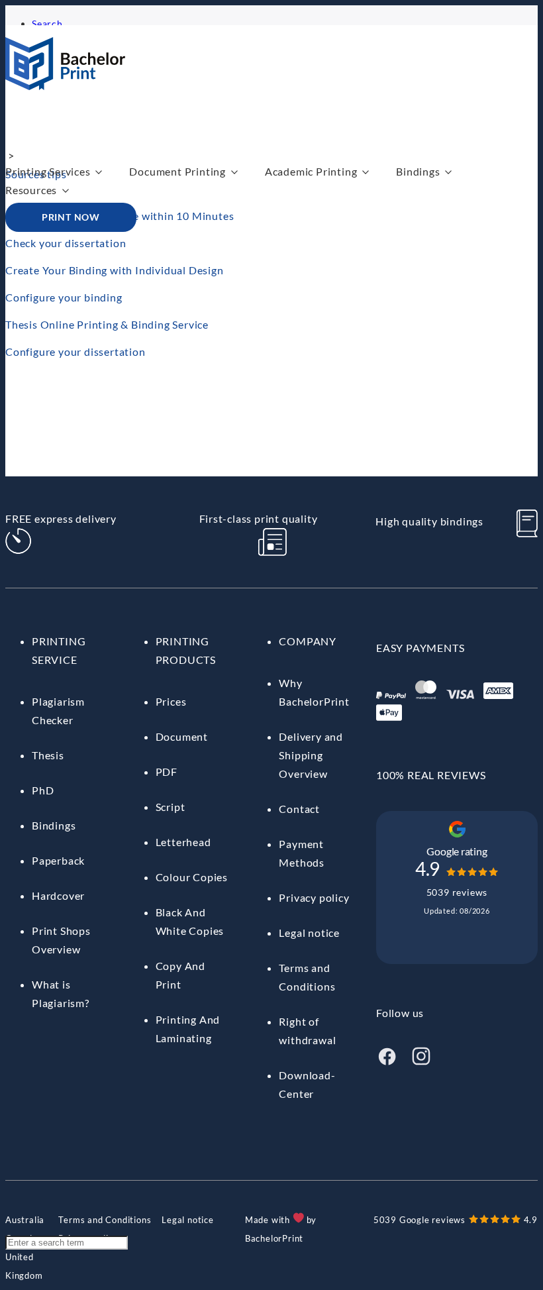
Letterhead (183, 841)
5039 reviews (457, 892)
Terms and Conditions (104, 1219)
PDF (166, 771)
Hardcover (58, 895)
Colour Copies (192, 877)
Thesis (48, 755)
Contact (299, 808)
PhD (43, 790)
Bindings (418, 171)
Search (47, 23)
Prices (171, 701)
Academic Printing (311, 171)
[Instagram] (421, 1062)
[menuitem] (24, 1219)
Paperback (58, 860)
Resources (31, 190)
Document (182, 736)
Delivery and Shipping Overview (311, 755)
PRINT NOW (71, 217)
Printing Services (48, 171)
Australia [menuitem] (24, 1219)
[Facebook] (386, 1062)
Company (307, 641)
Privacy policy (314, 897)
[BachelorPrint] (65, 86)
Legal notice (309, 932)
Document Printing (177, 171)
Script (170, 806)
